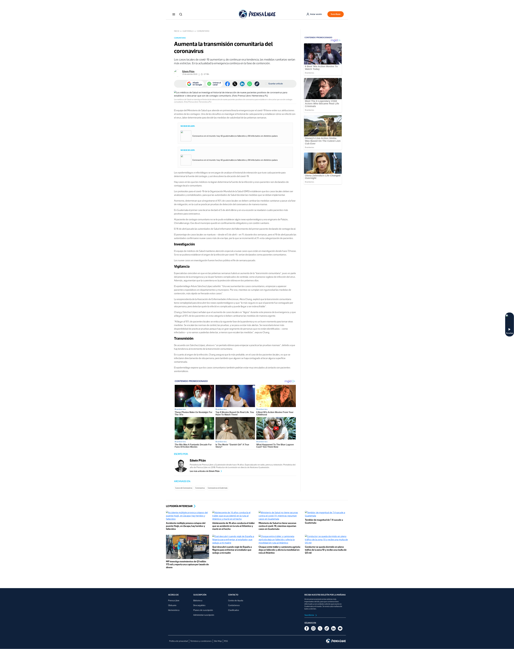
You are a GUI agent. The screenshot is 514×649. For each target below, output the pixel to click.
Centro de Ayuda (235, 600)
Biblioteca (197, 600)
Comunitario (203, 31)
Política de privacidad (178, 641)
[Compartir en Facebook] (227, 83)
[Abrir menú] (173, 14)
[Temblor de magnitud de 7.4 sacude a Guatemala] (326, 514)
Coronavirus (200, 488)
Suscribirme (309, 615)
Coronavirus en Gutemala (217, 488)
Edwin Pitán (188, 71)
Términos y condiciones (201, 641)
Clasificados (233, 610)
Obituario (172, 605)
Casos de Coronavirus (183, 488)
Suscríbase (336, 14)
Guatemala (188, 31)
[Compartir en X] (234, 83)
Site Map (218, 641)
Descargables (199, 605)
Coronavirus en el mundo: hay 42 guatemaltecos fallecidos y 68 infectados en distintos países (235, 136)
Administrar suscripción (203, 615)
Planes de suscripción (203, 610)
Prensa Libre (173, 600)
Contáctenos (234, 605)
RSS (226, 641)
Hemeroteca (173, 610)
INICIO (176, 31)
